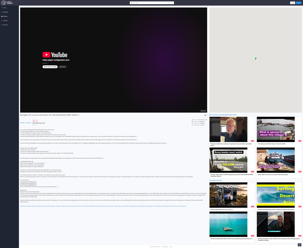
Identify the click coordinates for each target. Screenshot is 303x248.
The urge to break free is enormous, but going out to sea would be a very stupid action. (231, 144)
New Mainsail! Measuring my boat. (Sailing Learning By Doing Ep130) (276, 209)
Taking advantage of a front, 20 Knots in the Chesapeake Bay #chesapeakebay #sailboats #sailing (279, 239)
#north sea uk (174, 206)
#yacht (33, 206)
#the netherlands (104, 206)
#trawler (58, 206)
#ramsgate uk (166, 206)
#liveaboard (45, 206)
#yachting (71, 206)
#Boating (39, 206)
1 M (36, 121)
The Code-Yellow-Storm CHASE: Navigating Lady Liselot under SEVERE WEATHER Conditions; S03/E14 (231, 175)
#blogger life (133, 206)
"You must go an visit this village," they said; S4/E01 (271, 144)
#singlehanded (94, 206)
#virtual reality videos (115, 206)
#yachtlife (86, 206)
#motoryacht (78, 206)
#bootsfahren (149, 206)
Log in (292, 2)
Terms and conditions (155, 246)
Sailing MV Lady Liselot (39, 123)
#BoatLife (52, 206)
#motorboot (125, 206)
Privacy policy (165, 246)
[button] (255, 58)
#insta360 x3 (157, 206)
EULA (171, 246)
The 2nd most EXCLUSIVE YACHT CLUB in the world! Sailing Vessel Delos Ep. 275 (231, 238)
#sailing (22, 206)
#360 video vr (182, 206)
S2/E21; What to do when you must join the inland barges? (273, 174)
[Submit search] (172, 2)
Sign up (298, 2)
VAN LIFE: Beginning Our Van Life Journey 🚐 (221, 209)
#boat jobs (65, 206)
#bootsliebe (141, 206)
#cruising (28, 206)
